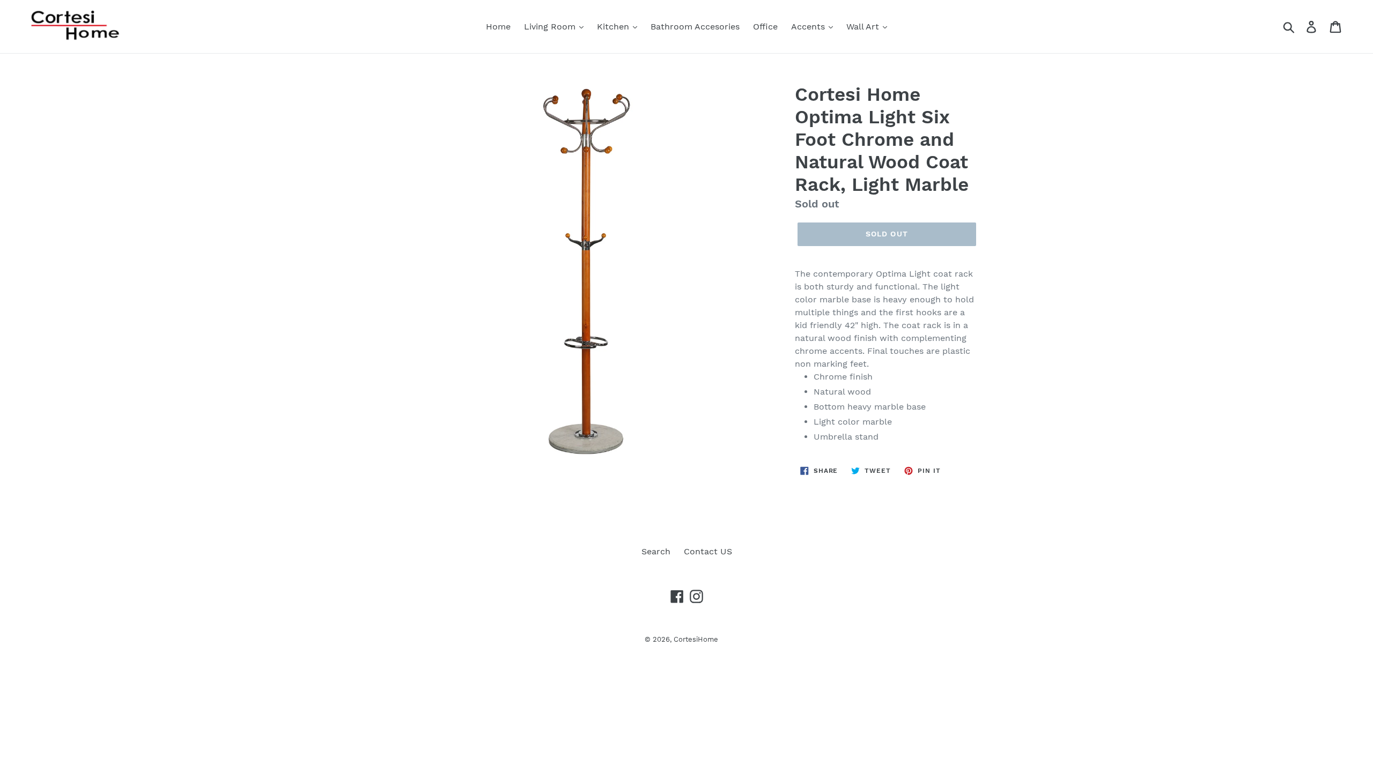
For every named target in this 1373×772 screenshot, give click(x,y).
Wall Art (864, 26)
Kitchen (614, 26)
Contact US (708, 551)
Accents (809, 26)
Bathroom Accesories (695, 26)
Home (498, 26)
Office (765, 26)
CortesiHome (696, 639)
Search (655, 551)
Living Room (551, 26)
